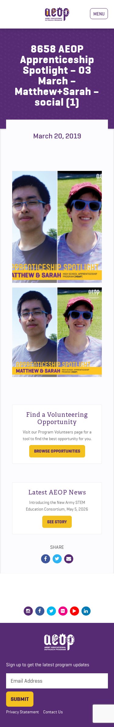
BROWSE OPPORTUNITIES (57, 451)
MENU (99, 13)
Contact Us (53, 711)
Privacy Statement (22, 711)
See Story (57, 521)
